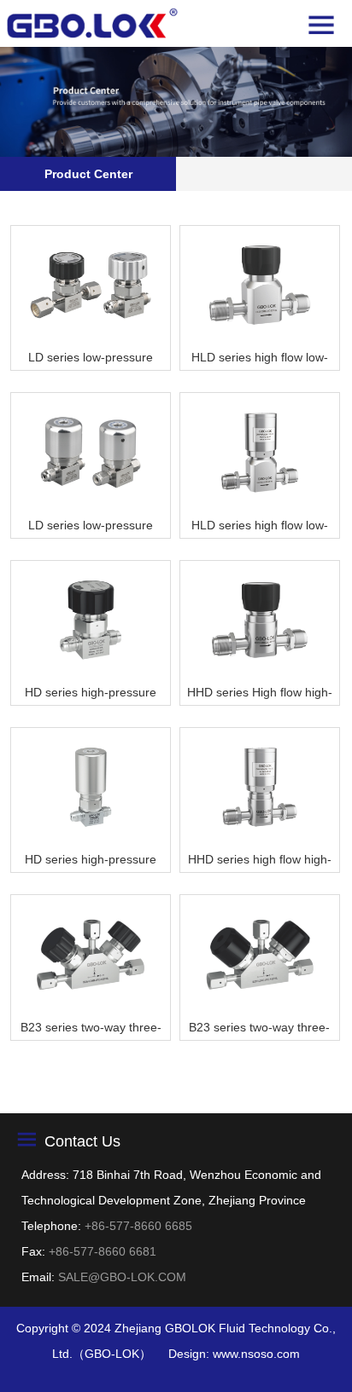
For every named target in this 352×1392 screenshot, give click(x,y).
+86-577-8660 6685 (138, 1226)
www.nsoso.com (256, 1353)
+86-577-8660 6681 (102, 1251)
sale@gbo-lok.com (122, 1277)
